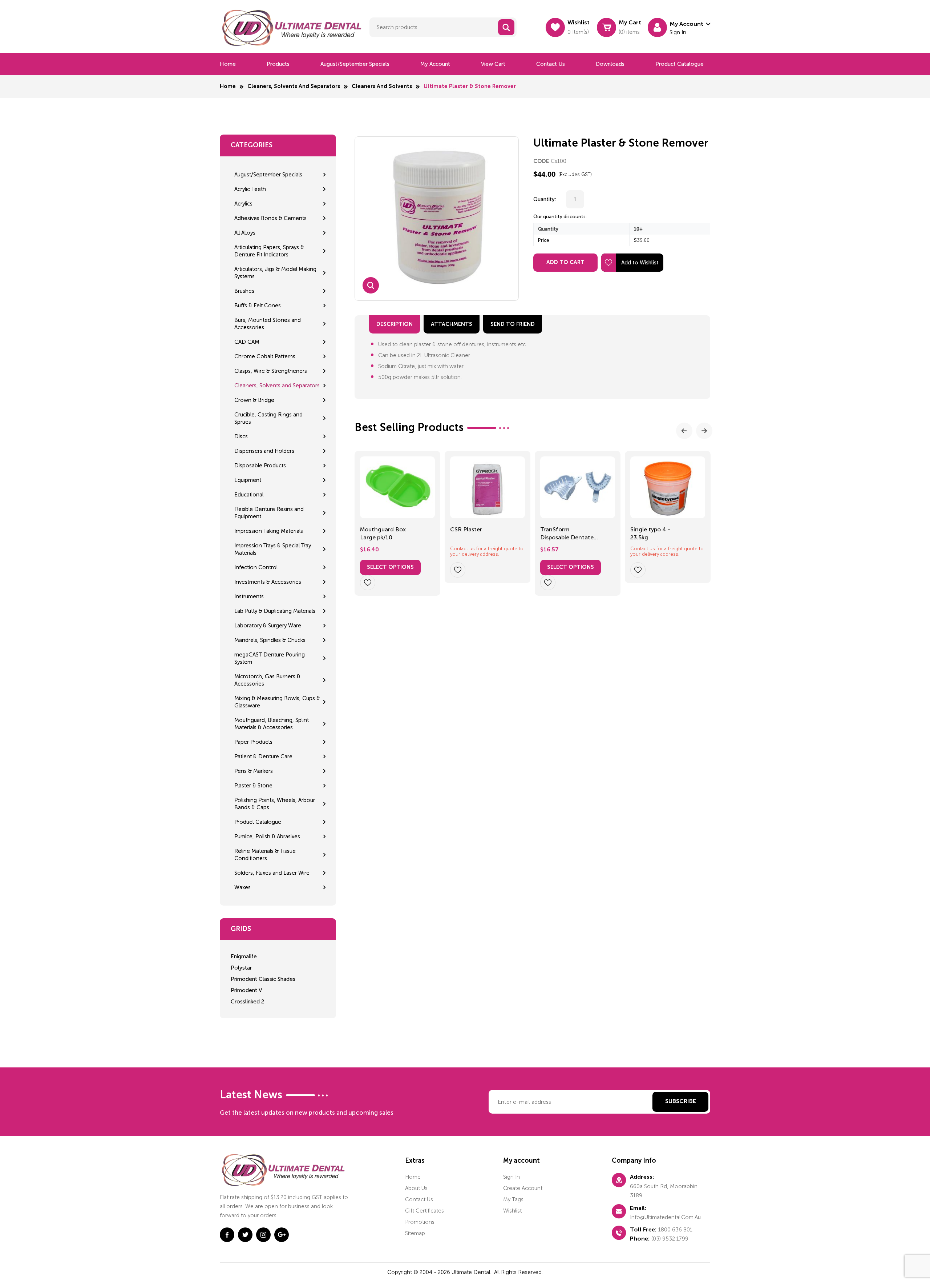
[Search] (506, 27)
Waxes (242, 887)
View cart (493, 64)
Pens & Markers (253, 771)
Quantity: (545, 199)
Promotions (419, 1222)
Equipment (247, 480)
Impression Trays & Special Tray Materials (272, 549)
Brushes (244, 291)
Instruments (249, 596)
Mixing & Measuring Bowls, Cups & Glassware (277, 702)
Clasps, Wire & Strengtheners (270, 371)
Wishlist (512, 1210)
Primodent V (246, 990)
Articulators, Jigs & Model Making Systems (275, 273)
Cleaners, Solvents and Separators (293, 86)
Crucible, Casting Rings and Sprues (268, 418)
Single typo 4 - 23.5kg (650, 533)
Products (278, 64)
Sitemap (415, 1233)
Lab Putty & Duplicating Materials (274, 611)
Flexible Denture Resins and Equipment (269, 513)
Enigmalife (244, 956)
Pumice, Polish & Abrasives (267, 836)
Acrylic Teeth (250, 189)
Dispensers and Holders (264, 451)
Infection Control (256, 567)
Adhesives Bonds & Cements (270, 218)
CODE (541, 161)
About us (416, 1188)
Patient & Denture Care (263, 756)
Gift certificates (424, 1210)
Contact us (550, 64)
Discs (241, 436)
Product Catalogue (679, 64)
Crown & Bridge (254, 400)
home (413, 1177)
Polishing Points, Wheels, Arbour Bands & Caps (274, 804)
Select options (390, 567)
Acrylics (243, 203)
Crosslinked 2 (247, 1001)
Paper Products (253, 742)
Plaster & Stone (253, 785)
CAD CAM (246, 342)
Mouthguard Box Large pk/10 (383, 533)
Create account (522, 1188)
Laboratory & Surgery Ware (267, 625)
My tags (513, 1199)
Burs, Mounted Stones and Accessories (267, 324)
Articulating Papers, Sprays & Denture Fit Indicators (269, 251)
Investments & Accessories (267, 582)
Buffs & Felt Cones (257, 305)
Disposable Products (260, 465)
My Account (435, 64)
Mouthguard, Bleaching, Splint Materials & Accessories (271, 724)
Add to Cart (565, 262)
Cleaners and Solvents (382, 86)
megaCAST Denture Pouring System (269, 658)
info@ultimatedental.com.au (665, 1217)
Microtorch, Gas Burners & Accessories (267, 680)
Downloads (610, 64)
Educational (248, 494)
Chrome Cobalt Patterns (264, 356)
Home (228, 64)
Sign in (511, 1177)
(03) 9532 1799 (669, 1238)
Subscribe (680, 1102)
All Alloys (244, 232)
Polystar (241, 968)
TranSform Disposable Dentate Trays (567, 534)
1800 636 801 (675, 1229)
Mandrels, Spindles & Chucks (270, 640)
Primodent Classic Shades (263, 979)
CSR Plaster (466, 529)
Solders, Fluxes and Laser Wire (272, 873)
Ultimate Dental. (472, 1272)
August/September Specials (354, 64)
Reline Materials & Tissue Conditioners (265, 855)
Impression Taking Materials (268, 531)
